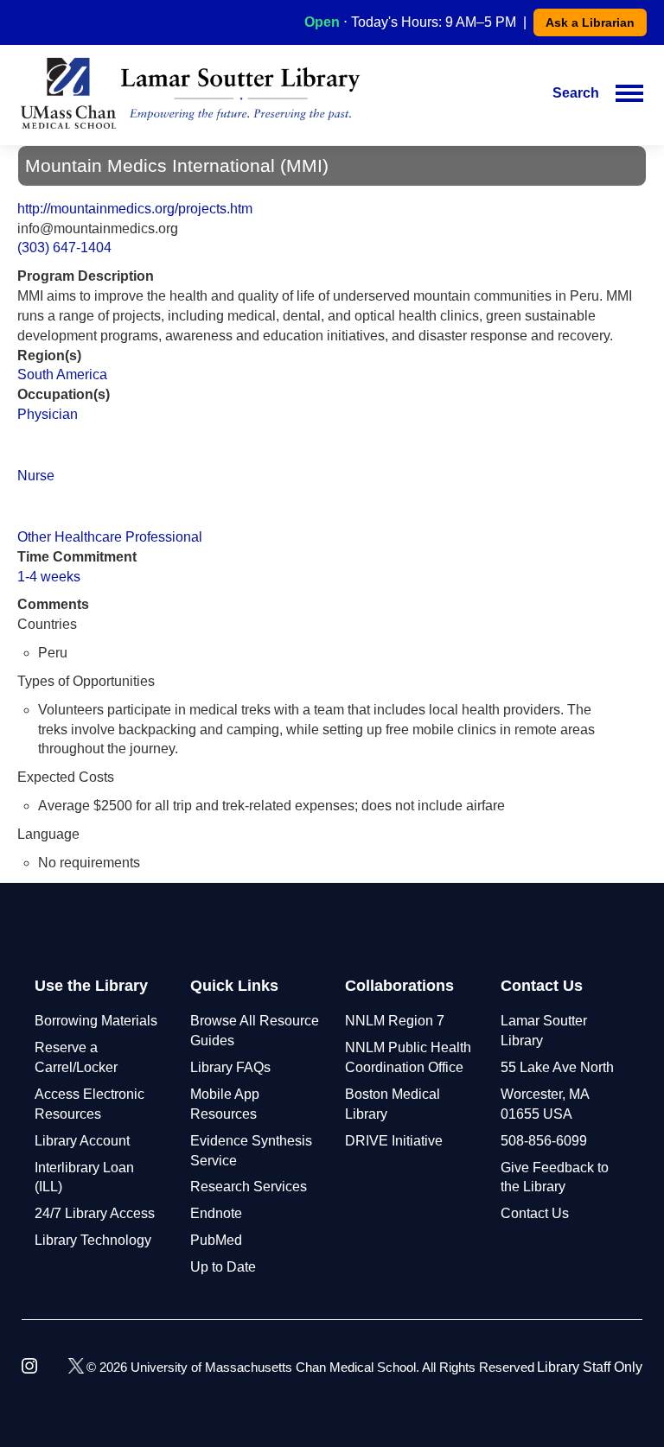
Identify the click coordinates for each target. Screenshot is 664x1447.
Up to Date (223, 1267)
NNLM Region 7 (394, 1020)
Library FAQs (230, 1067)
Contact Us (535, 1213)
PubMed (216, 1240)
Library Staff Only (589, 1367)
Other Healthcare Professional (109, 537)
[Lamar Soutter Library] (190, 93)
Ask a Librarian (590, 22)
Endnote (216, 1213)
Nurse (35, 475)
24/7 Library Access (95, 1213)
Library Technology (93, 1240)
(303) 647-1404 (64, 247)
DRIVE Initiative (394, 1140)
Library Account (82, 1140)
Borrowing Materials (96, 1020)
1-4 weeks (48, 576)
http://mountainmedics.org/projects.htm (134, 208)
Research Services (248, 1186)
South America (62, 374)
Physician (47, 414)
